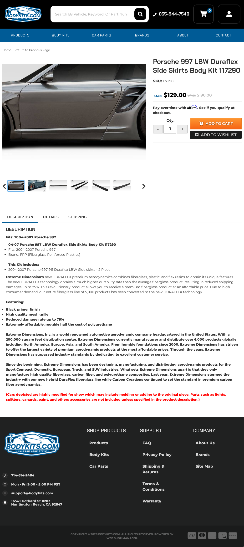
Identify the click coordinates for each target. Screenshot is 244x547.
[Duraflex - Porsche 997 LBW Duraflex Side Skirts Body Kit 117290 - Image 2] (37, 186)
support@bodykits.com (32, 493)
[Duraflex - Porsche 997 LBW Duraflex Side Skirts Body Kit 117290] (74, 112)
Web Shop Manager (122, 538)
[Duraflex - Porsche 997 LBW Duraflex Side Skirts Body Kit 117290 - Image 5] (101, 186)
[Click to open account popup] (229, 14)
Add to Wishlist (219, 135)
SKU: (157, 81)
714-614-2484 (22, 475)
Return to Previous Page (32, 50)
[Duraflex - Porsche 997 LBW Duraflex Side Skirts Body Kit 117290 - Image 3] (58, 186)
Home (6, 50)
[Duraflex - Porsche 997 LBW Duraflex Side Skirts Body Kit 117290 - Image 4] (79, 186)
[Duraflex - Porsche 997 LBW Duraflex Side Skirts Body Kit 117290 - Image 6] (122, 186)
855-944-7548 (174, 14)
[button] (100, 14)
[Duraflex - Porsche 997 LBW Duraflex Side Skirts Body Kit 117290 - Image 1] (16, 186)
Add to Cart (219, 123)
